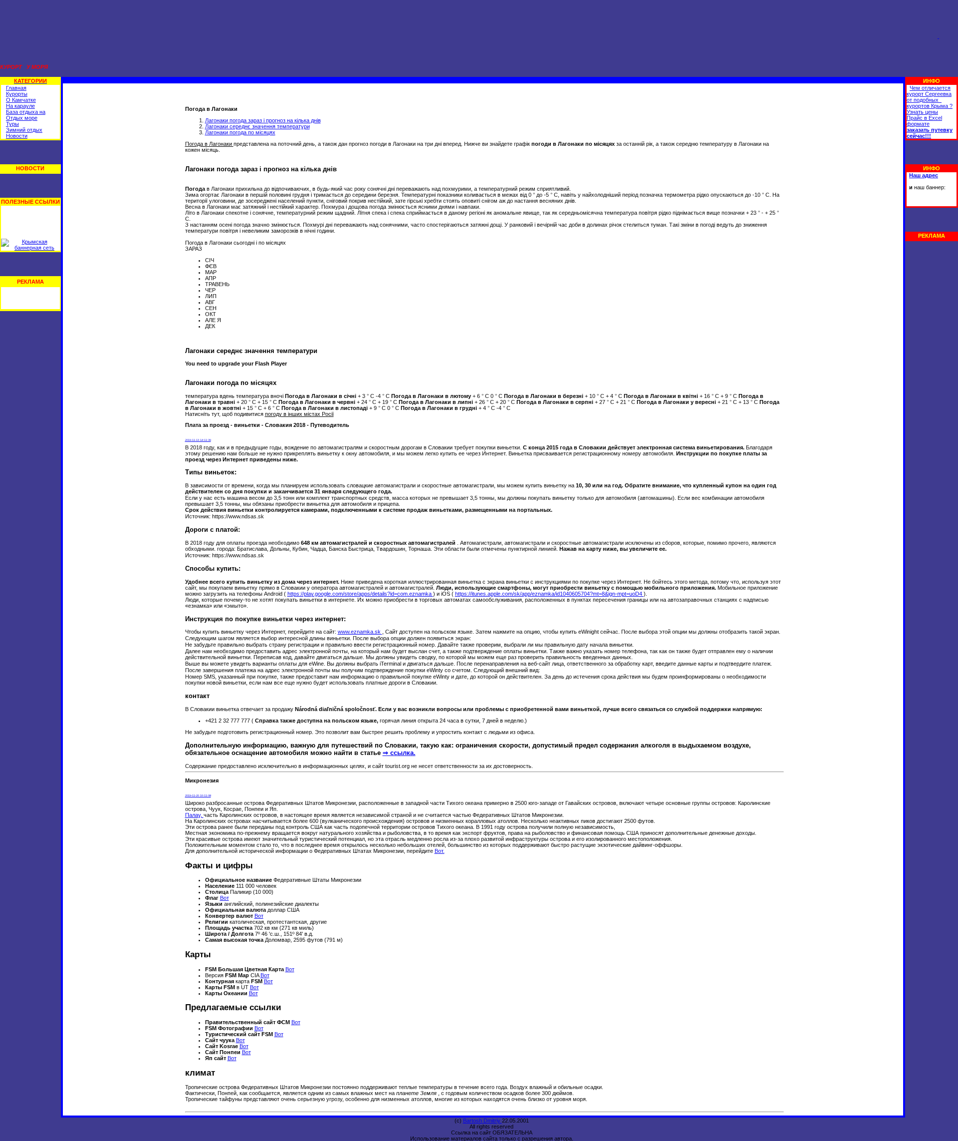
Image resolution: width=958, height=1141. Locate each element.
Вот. (440, 851)
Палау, (194, 815)
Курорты (16, 94)
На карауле (20, 106)
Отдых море (21, 118)
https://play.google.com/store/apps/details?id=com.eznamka (360, 594)
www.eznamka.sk (360, 632)
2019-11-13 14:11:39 (198, 439)
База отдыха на (25, 112)
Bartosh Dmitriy (482, 1121)
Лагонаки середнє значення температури (257, 126)
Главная (16, 88)
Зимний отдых (24, 130)
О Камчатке (21, 100)
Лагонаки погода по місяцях (240, 132)
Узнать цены (922, 112)
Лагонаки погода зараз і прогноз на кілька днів (263, 120)
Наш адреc (923, 175)
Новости (16, 136)
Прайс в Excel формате (924, 121)
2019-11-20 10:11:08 (198, 795)
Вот (224, 898)
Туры (12, 124)
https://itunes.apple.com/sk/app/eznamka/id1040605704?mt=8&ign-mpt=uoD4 (549, 594)
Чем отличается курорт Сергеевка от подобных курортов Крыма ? (930, 97)
